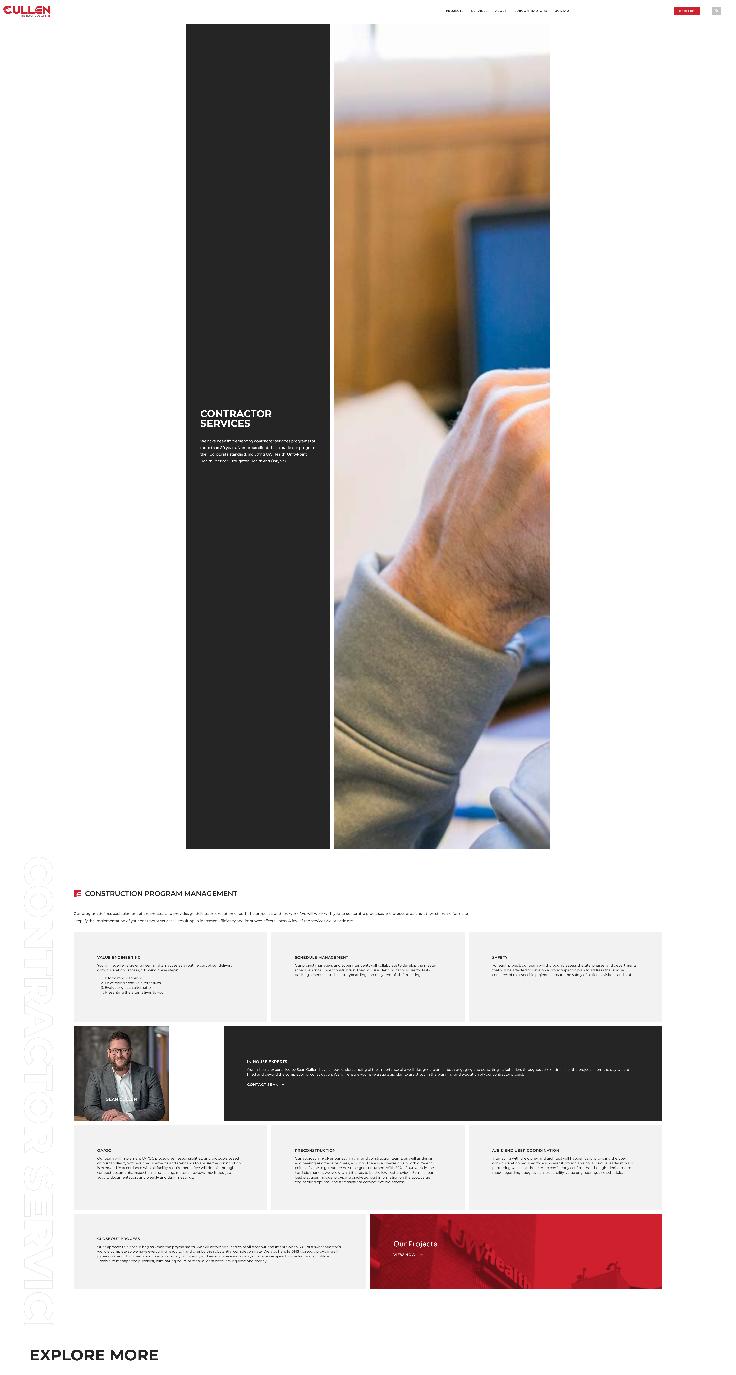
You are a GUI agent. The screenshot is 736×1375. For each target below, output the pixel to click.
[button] (716, 11)
